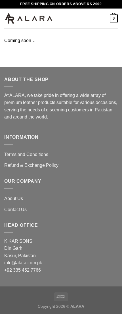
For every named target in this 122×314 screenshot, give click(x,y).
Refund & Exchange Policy (31, 165)
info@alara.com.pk (23, 262)
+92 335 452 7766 (22, 270)
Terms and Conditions (26, 154)
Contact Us (15, 209)
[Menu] (61, 18)
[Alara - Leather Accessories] (28, 19)
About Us (13, 198)
